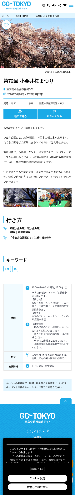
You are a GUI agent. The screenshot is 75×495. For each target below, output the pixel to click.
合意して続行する (37, 486)
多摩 (31, 103)
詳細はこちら (37, 469)
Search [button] (48, 5)
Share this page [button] (59, 5)
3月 (7, 269)
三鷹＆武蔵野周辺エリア (51, 103)
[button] (43, 5)
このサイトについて (37, 431)
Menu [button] (71, 5)
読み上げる (54, 5)
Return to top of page (66, 401)
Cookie (37, 437)
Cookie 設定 (37, 478)
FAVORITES (65, 5)
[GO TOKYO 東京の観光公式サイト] (16, 5)
